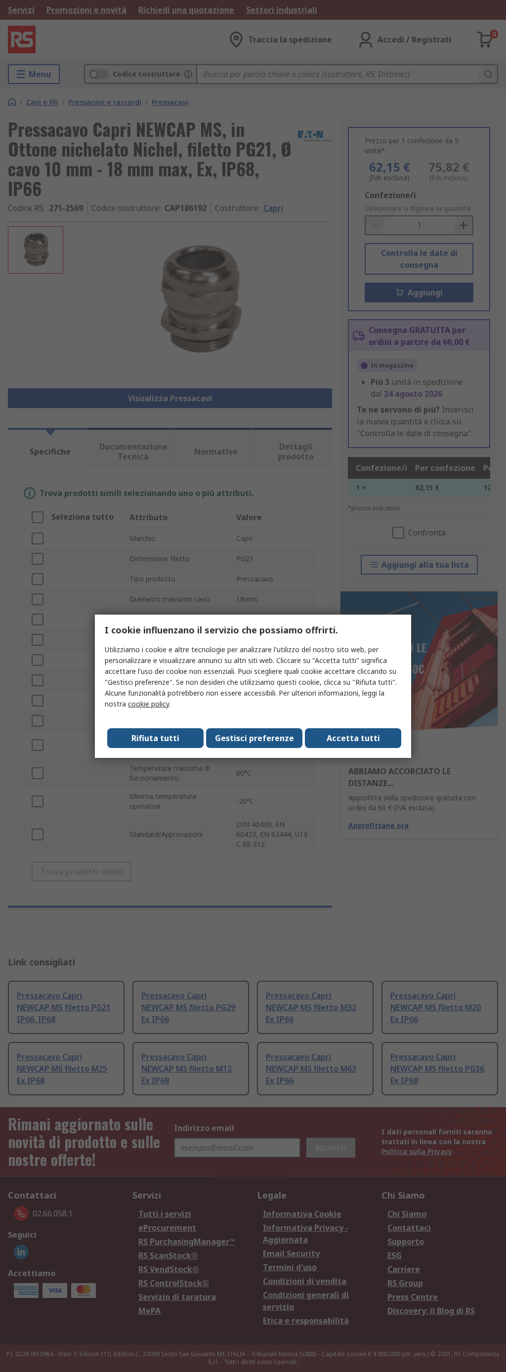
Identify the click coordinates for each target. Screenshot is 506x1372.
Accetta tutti (353, 738)
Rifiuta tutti (155, 738)
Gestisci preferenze (254, 738)
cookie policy (148, 703)
